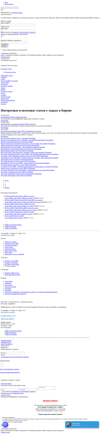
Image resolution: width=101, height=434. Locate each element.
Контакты (8, 290)
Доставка (8, 288)
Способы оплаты (10, 286)
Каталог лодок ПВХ (11, 261)
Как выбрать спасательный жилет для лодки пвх (17, 149)
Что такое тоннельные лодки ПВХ (12, 175)
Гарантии (8, 283)
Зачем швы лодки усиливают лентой (13, 159)
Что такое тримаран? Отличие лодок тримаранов (17, 174)
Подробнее (4, 120)
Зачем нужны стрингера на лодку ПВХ (14, 168)
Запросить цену (18, 393)
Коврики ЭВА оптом (12, 273)
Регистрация (9, 4)
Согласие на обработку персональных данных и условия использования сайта (31, 292)
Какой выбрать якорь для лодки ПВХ (13, 151)
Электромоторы (10, 249)
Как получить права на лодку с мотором (14, 138)
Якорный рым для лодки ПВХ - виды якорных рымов (19, 147)
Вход (6, 2)
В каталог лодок (6, 69)
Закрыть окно (5, 57)
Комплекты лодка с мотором (14, 254)
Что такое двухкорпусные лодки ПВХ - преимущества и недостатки (24, 170)
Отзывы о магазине (11, 262)
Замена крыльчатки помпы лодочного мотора (16, 145)
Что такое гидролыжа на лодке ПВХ (13, 172)
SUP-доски (8, 252)
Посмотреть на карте (8, 235)
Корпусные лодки (11, 250)
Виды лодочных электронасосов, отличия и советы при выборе (22, 152)
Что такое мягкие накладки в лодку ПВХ (14, 165)
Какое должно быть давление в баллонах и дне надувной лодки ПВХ (24, 143)
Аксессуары (9, 247)
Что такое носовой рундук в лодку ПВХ (14, 161)
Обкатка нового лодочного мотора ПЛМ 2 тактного (18, 124)
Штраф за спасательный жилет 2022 (13, 142)
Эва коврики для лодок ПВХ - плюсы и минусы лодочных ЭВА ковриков (25, 158)
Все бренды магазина (12, 264)
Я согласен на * (19, 391)
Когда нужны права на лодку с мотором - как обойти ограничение (23, 140)
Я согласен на (19, 32)
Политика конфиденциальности (15, 294)
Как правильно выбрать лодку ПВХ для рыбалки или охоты (21, 131)
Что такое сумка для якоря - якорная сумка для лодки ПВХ (20, 156)
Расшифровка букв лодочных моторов (14, 117)
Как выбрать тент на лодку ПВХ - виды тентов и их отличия (21, 163)
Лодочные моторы (11, 245)
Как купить (8, 285)
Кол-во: (3, 353)
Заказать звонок (17, 12)
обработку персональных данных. (23, 32)
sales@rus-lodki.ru (7, 319)
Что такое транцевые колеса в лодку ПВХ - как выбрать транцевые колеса (26, 154)
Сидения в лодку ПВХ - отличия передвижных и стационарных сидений (25, 166)
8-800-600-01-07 (6, 12)
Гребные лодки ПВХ (12, 243)
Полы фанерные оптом (12, 274)
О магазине (8, 281)
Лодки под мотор (10, 242)
